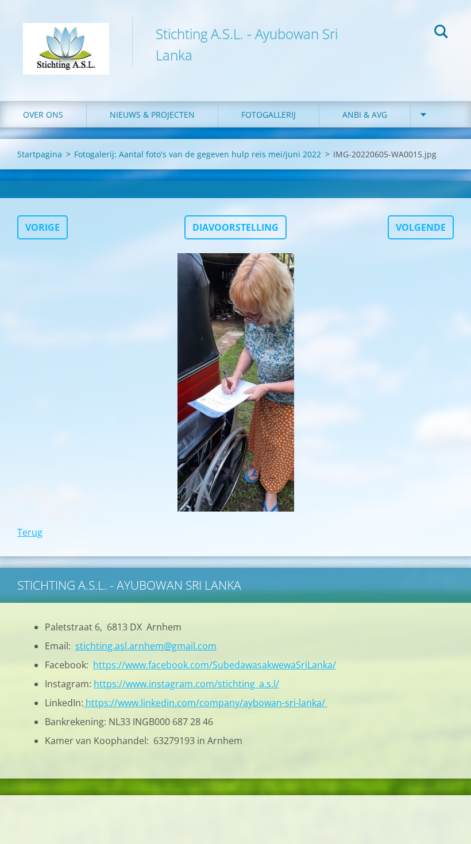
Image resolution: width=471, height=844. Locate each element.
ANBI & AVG (364, 114)
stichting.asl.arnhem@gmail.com (146, 646)
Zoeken (441, 33)
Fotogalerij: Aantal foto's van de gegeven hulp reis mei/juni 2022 (197, 154)
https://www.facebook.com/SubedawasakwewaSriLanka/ (214, 665)
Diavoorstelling (235, 227)
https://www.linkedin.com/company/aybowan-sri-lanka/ (205, 702)
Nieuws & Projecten (152, 114)
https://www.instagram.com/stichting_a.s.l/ (186, 683)
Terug (30, 532)
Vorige (42, 227)
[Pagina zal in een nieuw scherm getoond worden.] (235, 382)
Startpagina (39, 154)
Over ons (43, 114)
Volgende (421, 227)
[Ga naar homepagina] (66, 39)
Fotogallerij (268, 114)
